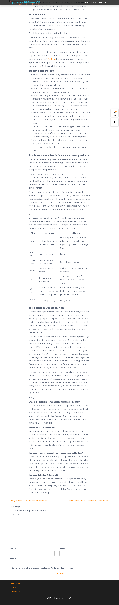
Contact (93, 3)
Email (62, 548)
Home (86, 3)
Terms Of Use (15, 583)
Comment (14, 514)
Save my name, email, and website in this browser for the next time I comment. (43, 568)
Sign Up (107, 3)
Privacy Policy (15, 591)
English (13, 1)
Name (13, 548)
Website (13, 558)
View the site (52, 59)
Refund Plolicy (15, 587)
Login (100, 3)
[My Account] (114, 122)
